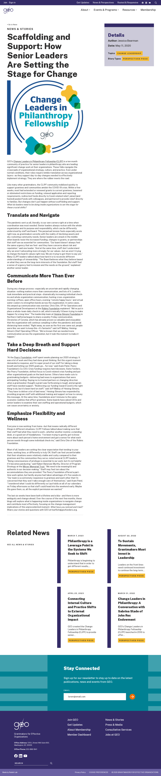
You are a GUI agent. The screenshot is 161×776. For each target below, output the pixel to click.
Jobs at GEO (112, 734)
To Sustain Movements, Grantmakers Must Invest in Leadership (132, 549)
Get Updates (83, 2)
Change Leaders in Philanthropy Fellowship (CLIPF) (38, 161)
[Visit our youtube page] (150, 2)
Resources (128, 9)
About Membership (79, 729)
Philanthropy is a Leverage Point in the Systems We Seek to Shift (80, 547)
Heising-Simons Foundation (67, 314)
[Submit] (132, 696)
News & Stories (114, 719)
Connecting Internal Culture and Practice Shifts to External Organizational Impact (82, 609)
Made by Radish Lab (9, 772)
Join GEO (72, 719)
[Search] (51, 763)
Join (5, 2)
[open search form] (155, 3)
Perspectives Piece (135, 59)
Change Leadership (129, 53)
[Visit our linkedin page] (146, 2)
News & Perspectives (103, 2)
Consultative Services (118, 729)
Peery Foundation (23, 357)
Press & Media (113, 724)
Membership (148, 9)
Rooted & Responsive (127, 2)
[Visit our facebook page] (143, 2)
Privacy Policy (80, 772)
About (84, 9)
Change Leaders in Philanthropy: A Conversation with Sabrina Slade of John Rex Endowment (131, 609)
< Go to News (12, 25)
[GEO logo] (8, 10)
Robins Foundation (51, 308)
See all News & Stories (20, 545)
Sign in (12, 2)
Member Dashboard (79, 734)
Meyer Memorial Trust (34, 466)
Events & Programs (105, 9)
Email (67, 690)
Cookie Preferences (98, 772)
